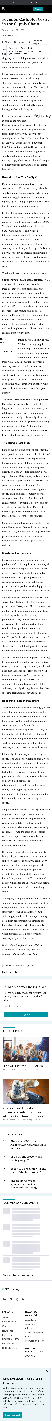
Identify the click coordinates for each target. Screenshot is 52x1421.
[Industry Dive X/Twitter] (17, 1299)
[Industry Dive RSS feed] (23, 1299)
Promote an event (34, 1340)
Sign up (38, 9)
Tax (17, 972)
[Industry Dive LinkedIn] (4, 1299)
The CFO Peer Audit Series (23, 1066)
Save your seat (12, 1415)
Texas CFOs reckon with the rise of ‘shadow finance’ (28, 1170)
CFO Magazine (9, 1348)
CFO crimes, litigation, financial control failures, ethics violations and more (23, 1112)
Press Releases (9, 1343)
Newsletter (7, 1330)
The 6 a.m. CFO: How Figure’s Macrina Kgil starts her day (28, 1145)
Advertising (30, 1319)
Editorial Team (9, 1321)
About (5, 1316)
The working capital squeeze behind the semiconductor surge (24, 1184)
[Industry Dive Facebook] (11, 1299)
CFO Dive (30, 1356)
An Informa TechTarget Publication (26, 3)
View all (7, 1275)
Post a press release (23, 1275)
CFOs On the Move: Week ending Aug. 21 (26, 1158)
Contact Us (8, 1326)
